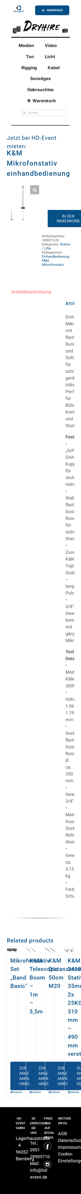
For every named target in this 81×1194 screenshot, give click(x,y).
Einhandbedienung (55, 256)
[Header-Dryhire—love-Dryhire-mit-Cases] (40, 20)
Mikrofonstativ (53, 265)
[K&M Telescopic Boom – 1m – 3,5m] (31, 949)
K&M (45, 261)
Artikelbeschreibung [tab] (31, 292)
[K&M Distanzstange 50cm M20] (50, 949)
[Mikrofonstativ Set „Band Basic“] (12, 949)
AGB (62, 1133)
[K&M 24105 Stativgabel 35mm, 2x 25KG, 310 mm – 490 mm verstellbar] (69, 949)
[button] (34, 189)
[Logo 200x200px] (19, 6)
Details (12, 1092)
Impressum (69, 1147)
